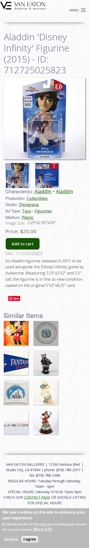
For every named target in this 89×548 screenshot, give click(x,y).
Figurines (43, 211)
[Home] (23, 5)
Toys (26, 211)
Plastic (28, 217)
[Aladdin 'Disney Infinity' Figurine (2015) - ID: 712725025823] (18, 173)
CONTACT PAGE (37, 497)
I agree (29, 539)
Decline (11, 539)
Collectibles (37, 198)
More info (42, 529)
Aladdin (42, 191)
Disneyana (29, 204)
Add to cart (23, 244)
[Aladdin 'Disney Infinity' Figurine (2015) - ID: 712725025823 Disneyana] (44, 118)
